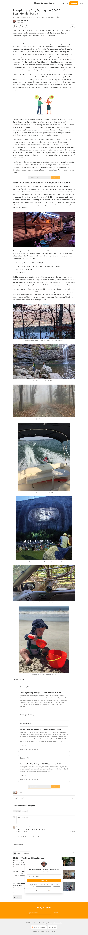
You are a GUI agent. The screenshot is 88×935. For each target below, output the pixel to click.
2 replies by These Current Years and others (30, 837)
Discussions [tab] (26, 853)
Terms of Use (52, 884)
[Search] (63, 3)
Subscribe (74, 3)
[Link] (10, 182)
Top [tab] (15, 853)
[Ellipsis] (74, 826)
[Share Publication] (67, 3)
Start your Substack (39, 927)
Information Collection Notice (43, 886)
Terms (50, 923)
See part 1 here (27, 35)
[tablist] (20, 811)
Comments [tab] (17, 811)
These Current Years (22, 20)
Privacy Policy (57, 886)
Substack (35, 931)
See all (16, 897)
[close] (60, 862)
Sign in (82, 3)
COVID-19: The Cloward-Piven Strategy (28, 858)
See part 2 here (38, 35)
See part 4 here (50, 35)
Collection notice (57, 923)
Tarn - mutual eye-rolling (23, 827)
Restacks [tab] (24, 811)
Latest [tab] (19, 853)
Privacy (45, 923)
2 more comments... (18, 844)
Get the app (52, 927)
